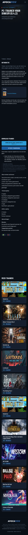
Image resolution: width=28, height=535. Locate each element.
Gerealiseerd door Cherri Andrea (8, 528)
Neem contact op (17, 531)
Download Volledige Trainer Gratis (14, 143)
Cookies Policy (10, 531)
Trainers (4, 59)
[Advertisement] (14, 37)
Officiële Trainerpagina (14, 148)
